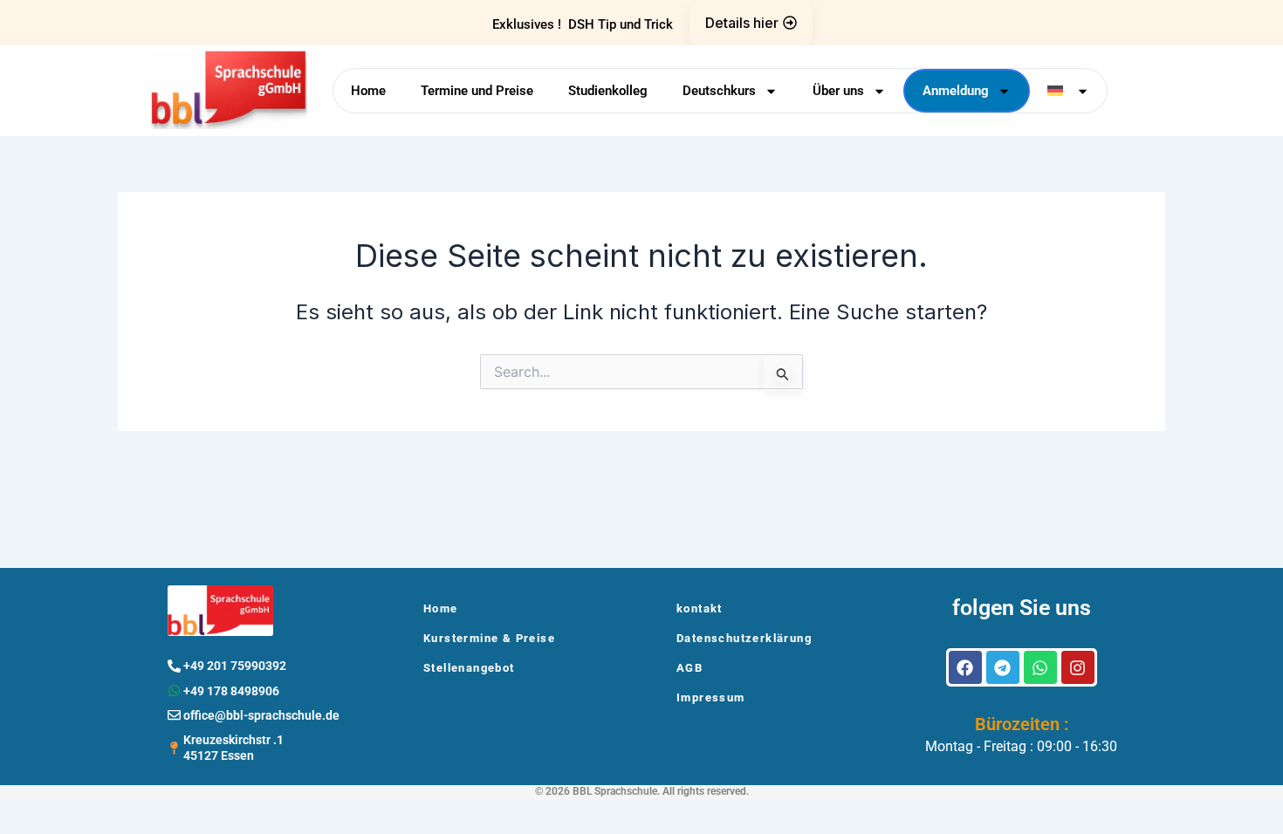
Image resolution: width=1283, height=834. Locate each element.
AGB (689, 667)
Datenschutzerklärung (744, 638)
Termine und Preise (477, 91)
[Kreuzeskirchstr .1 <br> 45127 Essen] (174, 748)
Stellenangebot (469, 667)
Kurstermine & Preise (489, 638)
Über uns (838, 91)
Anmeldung (956, 91)
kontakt (699, 608)
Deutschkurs (719, 91)
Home (368, 91)
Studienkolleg (608, 91)
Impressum (710, 697)
